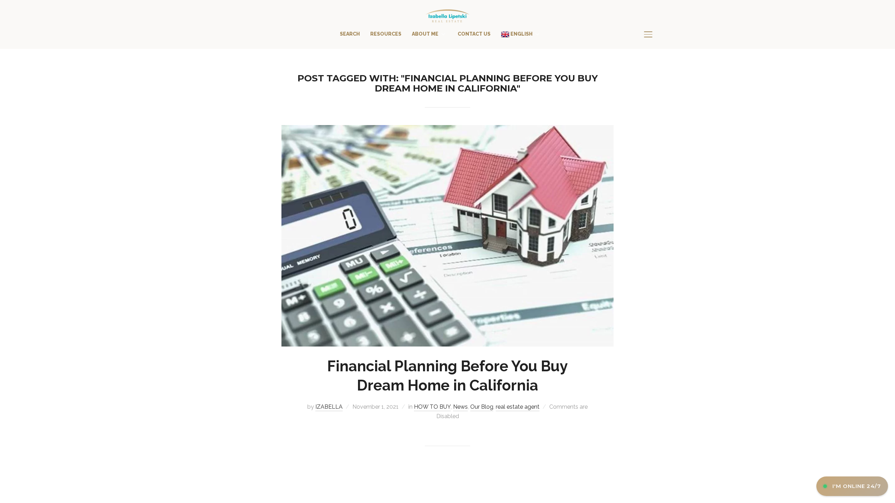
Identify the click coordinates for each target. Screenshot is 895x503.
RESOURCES (385, 34)
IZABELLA (329, 406)
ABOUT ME (425, 34)
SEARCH (350, 34)
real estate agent (517, 406)
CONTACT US (474, 34)
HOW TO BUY (432, 406)
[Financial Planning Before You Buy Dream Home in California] (447, 129)
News (460, 406)
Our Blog (481, 406)
